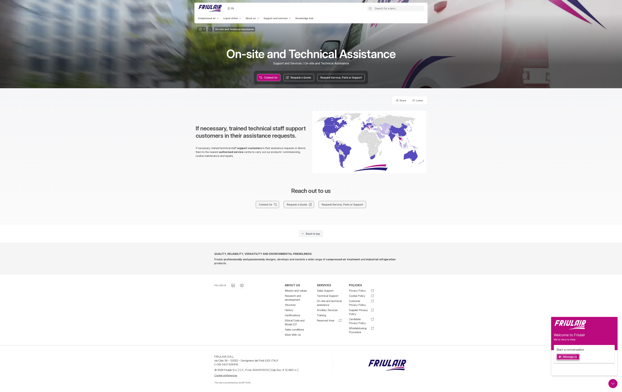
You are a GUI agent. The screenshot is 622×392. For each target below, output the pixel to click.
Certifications (292, 315)
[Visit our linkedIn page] (233, 285)
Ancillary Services (327, 310)
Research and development (293, 297)
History (289, 310)
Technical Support (327, 295)
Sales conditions (294, 329)
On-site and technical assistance (329, 303)
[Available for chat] (612, 383)
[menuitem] (208, 18)
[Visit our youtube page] (242, 285)
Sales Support (325, 290)
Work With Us (293, 334)
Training (321, 315)
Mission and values (296, 290)
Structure (290, 305)
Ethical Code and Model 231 (295, 322)
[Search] (370, 8)
